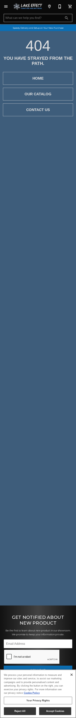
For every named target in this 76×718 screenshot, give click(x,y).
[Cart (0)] (70, 6)
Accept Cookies (55, 711)
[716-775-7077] (59, 6)
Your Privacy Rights (37, 700)
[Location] (49, 6)
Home (38, 78)
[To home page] (28, 6)
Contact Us (38, 110)
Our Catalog (38, 94)
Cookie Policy (32, 693)
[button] (5, 6)
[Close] (72, 675)
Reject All (19, 711)
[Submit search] (67, 18)
